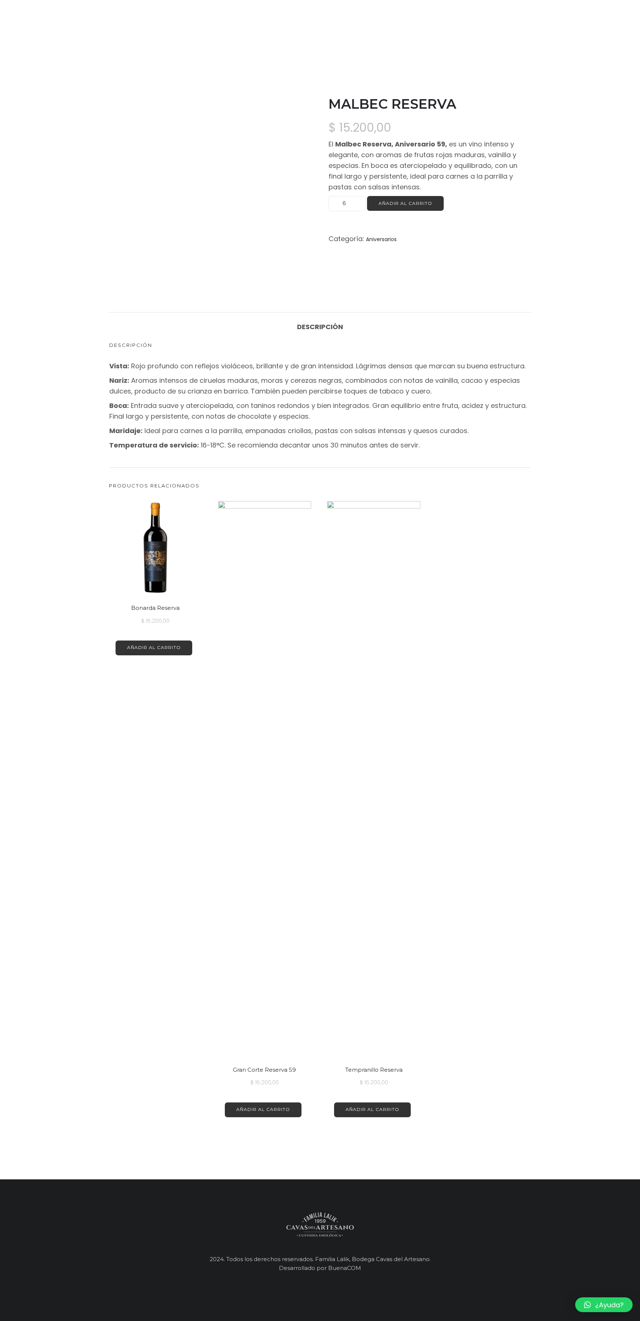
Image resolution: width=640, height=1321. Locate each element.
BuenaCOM (344, 1267)
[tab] (320, 323)
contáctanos (559, 25)
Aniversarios (381, 239)
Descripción (320, 326)
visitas (510, 25)
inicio (429, 25)
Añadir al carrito (405, 203)
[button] (604, 1304)
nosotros (468, 25)
